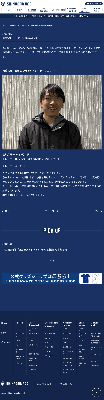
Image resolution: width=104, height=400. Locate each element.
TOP (3, 25)
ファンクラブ (33, 370)
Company (6, 342)
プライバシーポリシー (67, 384)
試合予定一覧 (67, 347)
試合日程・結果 (34, 354)
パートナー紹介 (34, 345)
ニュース (23, 25)
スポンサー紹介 (67, 358)
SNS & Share (94, 3)
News (3, 332)
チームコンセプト (49, 334)
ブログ (18, 340)
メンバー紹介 (48, 351)
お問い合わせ (20, 363)
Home (4, 323)
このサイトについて (44, 384)
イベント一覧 (48, 347)
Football (13, 25)
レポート (93, 361)
